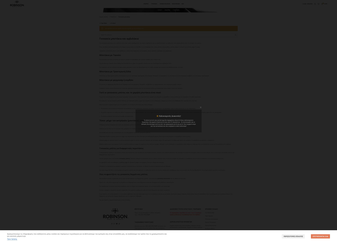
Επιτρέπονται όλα (320, 236)
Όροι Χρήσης (12, 239)
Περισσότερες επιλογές (293, 236)
